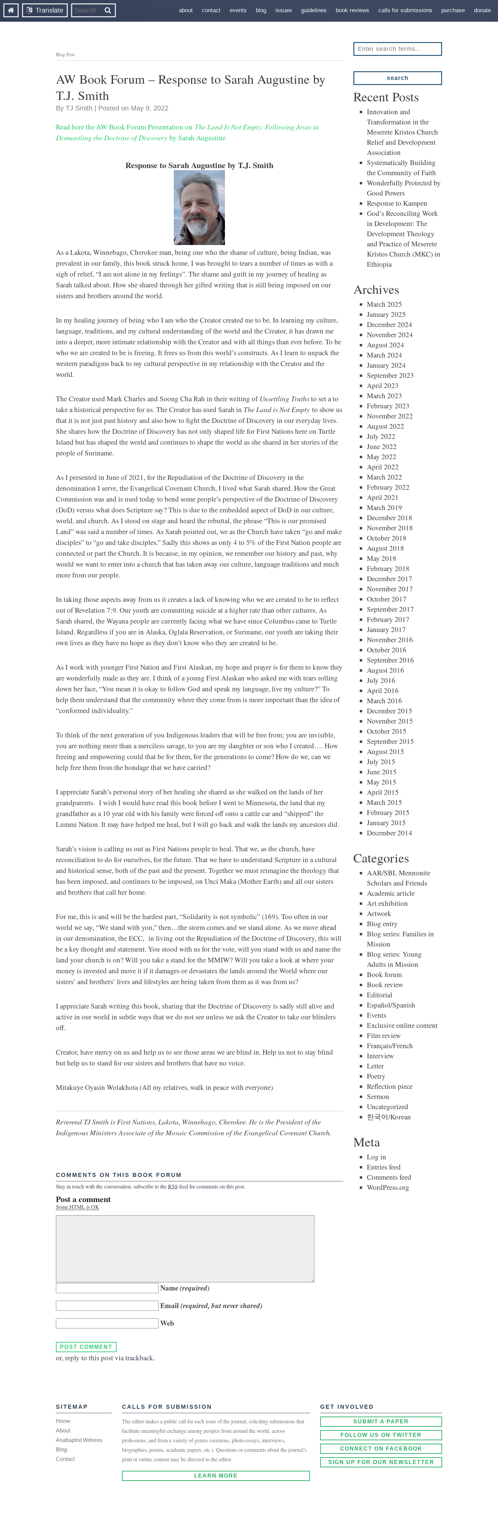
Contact (211, 10)
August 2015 (385, 751)
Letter (375, 1066)
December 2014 (389, 832)
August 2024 (385, 344)
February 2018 (388, 568)
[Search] (108, 10)
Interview (380, 1055)
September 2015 (390, 741)
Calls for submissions (405, 10)
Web (167, 1323)
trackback (139, 1357)
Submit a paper (381, 1421)
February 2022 (388, 487)
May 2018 (381, 558)
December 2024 (389, 324)
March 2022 (384, 477)
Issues (283, 10)
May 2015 (381, 782)
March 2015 (384, 802)
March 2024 (384, 355)
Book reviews (352, 10)
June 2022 (382, 446)
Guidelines (314, 10)
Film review (384, 1035)
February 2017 (388, 619)
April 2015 (383, 792)
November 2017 (390, 588)
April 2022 (383, 466)
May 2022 (381, 456)
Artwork (379, 913)
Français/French (390, 1045)
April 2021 (383, 497)
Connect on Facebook (381, 1448)
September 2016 (390, 660)
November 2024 (390, 334)
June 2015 (382, 771)
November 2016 (390, 639)
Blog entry (382, 923)
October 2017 (387, 599)
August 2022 (385, 426)
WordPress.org (388, 1187)
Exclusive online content (402, 1025)
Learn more (216, 1476)
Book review (385, 984)
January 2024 (386, 365)
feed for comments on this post (206, 1186)
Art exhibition (387, 903)
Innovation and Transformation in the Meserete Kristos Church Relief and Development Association (402, 132)
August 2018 (385, 548)
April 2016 (383, 690)
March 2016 (384, 700)
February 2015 (388, 812)
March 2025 (384, 304)
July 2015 (381, 761)
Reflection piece (390, 1086)
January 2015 (386, 822)
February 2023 (388, 405)
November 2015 (390, 721)
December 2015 (389, 710)
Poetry (376, 1076)
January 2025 (386, 314)
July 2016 (381, 680)
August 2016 (385, 670)
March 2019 (384, 507)
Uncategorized (387, 1106)
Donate (482, 10)
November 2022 (390, 416)
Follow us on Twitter (381, 1435)
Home (63, 1421)
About (186, 10)
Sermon (378, 1096)
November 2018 (390, 527)
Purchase (453, 10)
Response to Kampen (397, 203)
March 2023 (384, 395)
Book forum (384, 974)
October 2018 (387, 538)
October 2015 (387, 731)
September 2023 (390, 375)
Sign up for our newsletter (381, 1462)
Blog (261, 10)
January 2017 (386, 629)
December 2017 (389, 578)
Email (211, 1305)
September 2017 (390, 609)
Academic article (391, 893)
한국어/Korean (389, 1116)
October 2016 (387, 649)
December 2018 (389, 517)
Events (238, 10)
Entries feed (384, 1167)
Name (185, 1288)
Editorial (379, 994)
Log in (376, 1156)
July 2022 (381, 436)
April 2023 (383, 385)
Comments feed (389, 1177)
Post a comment (83, 1199)
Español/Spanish (391, 1005)
